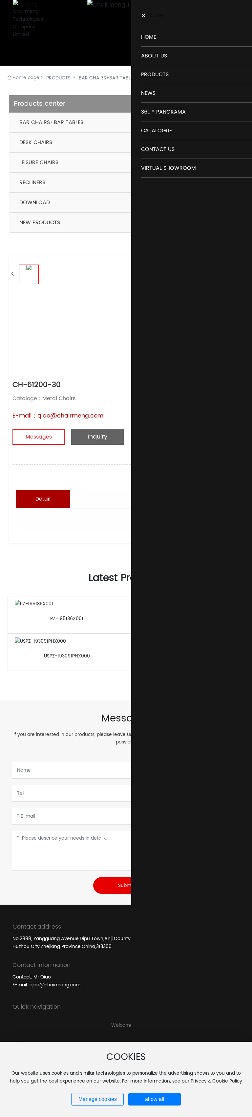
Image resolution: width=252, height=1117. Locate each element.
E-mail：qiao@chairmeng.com (57, 415)
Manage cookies (97, 1099)
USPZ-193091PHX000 (67, 656)
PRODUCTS (58, 78)
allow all (154, 1099)
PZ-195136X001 (66, 618)
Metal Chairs (58, 398)
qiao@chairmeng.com (55, 985)
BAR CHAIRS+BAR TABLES (107, 78)
